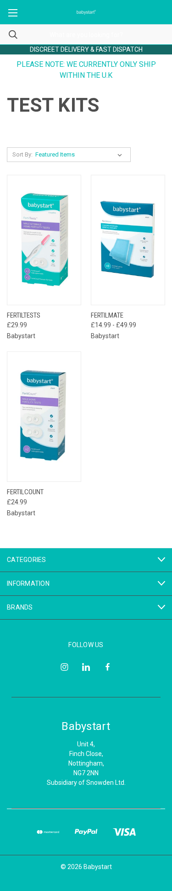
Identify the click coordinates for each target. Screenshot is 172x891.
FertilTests (23, 315)
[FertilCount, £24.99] (44, 416)
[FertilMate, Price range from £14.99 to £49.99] (128, 240)
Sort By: (22, 154)
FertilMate (107, 315)
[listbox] (80, 155)
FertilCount (25, 492)
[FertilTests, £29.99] (44, 240)
